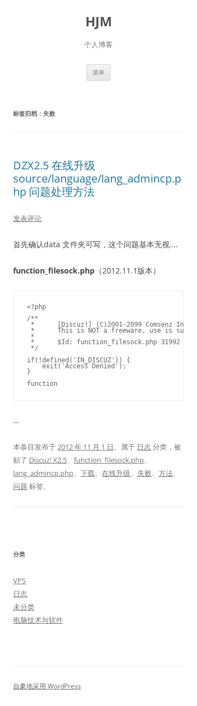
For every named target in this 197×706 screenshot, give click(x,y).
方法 (166, 473)
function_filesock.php (109, 460)
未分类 (23, 607)
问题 (20, 486)
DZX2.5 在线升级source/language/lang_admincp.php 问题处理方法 (97, 178)
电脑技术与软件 (38, 620)
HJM (98, 21)
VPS (19, 580)
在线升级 (116, 473)
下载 (87, 473)
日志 (144, 447)
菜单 (98, 72)
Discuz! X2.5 (48, 460)
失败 (144, 473)
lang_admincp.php (43, 473)
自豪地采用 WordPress (47, 686)
